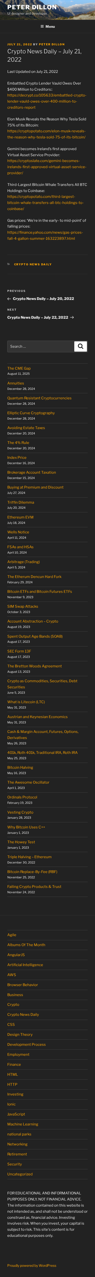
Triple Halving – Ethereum (29, 857)
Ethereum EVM (20, 517)
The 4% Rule (18, 443)
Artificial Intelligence (25, 965)
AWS (11, 975)
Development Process (26, 1044)
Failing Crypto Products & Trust (34, 886)
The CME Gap (19, 368)
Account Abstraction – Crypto (32, 621)
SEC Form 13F (19, 651)
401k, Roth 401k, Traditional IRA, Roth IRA (42, 752)
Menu (50, 26)
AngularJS (16, 955)
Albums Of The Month (26, 945)
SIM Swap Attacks (22, 606)
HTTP (12, 1084)
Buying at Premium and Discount (35, 487)
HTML (12, 1074)
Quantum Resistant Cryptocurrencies (39, 398)
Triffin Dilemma (20, 502)
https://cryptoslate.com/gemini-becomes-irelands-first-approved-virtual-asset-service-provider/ (46, 167)
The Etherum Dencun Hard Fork (34, 577)
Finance (14, 1064)
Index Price (17, 457)
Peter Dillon (32, 7)
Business (15, 995)
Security (14, 1164)
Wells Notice (18, 532)
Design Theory (20, 1034)
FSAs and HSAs (20, 547)
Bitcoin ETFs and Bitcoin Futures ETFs (39, 591)
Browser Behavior (22, 985)
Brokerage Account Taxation (31, 472)
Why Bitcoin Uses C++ (26, 827)
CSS (11, 1024)
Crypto (13, 1004)
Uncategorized (20, 1174)
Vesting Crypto (20, 812)
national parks (19, 1134)
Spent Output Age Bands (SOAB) (35, 636)
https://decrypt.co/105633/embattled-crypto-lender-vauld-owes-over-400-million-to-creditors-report (46, 101)
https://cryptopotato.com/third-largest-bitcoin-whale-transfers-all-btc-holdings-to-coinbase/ (45, 202)
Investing (15, 1094)
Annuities (15, 383)
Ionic (11, 1104)
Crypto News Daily (33, 264)
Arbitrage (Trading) (23, 562)
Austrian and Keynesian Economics (37, 717)
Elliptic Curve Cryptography (31, 413)
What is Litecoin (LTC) (26, 702)
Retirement (17, 1154)
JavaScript (16, 1114)
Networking (17, 1144)
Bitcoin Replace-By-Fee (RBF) (32, 872)
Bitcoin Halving (20, 767)
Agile (11, 935)
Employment (18, 1054)
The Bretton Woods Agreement (34, 666)
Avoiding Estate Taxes (26, 428)
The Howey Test (21, 842)
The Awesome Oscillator (28, 782)
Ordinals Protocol (22, 797)
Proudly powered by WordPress (31, 1265)
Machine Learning (22, 1124)
